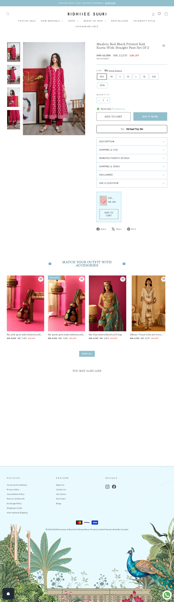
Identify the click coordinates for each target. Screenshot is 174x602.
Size (109, 70)
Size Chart (61, 499)
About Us (60, 485)
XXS (102, 76)
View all (87, 354)
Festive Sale (27, 21)
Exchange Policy (14, 503)
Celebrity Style (144, 21)
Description (106, 141)
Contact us (119, 108)
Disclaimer (106, 175)
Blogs (58, 503)
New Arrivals (50, 21)
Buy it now (150, 116)
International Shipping (17, 512)
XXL (154, 76)
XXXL (102, 85)
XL (144, 76)
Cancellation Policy (15, 494)
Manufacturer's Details (114, 158)
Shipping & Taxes (109, 166)
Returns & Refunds (16, 499)
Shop (72, 21)
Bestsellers (119, 21)
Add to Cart (109, 214)
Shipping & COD (108, 150)
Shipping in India (14, 508)
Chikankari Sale (87, 26)
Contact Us (61, 489)
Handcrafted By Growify (116, 529)
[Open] (8, 593)
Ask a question (108, 183)
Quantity (103, 95)
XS (111, 76)
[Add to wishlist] (163, 45)
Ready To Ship (94, 21)
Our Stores (61, 494)
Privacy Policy (13, 489)
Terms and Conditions (17, 485)
